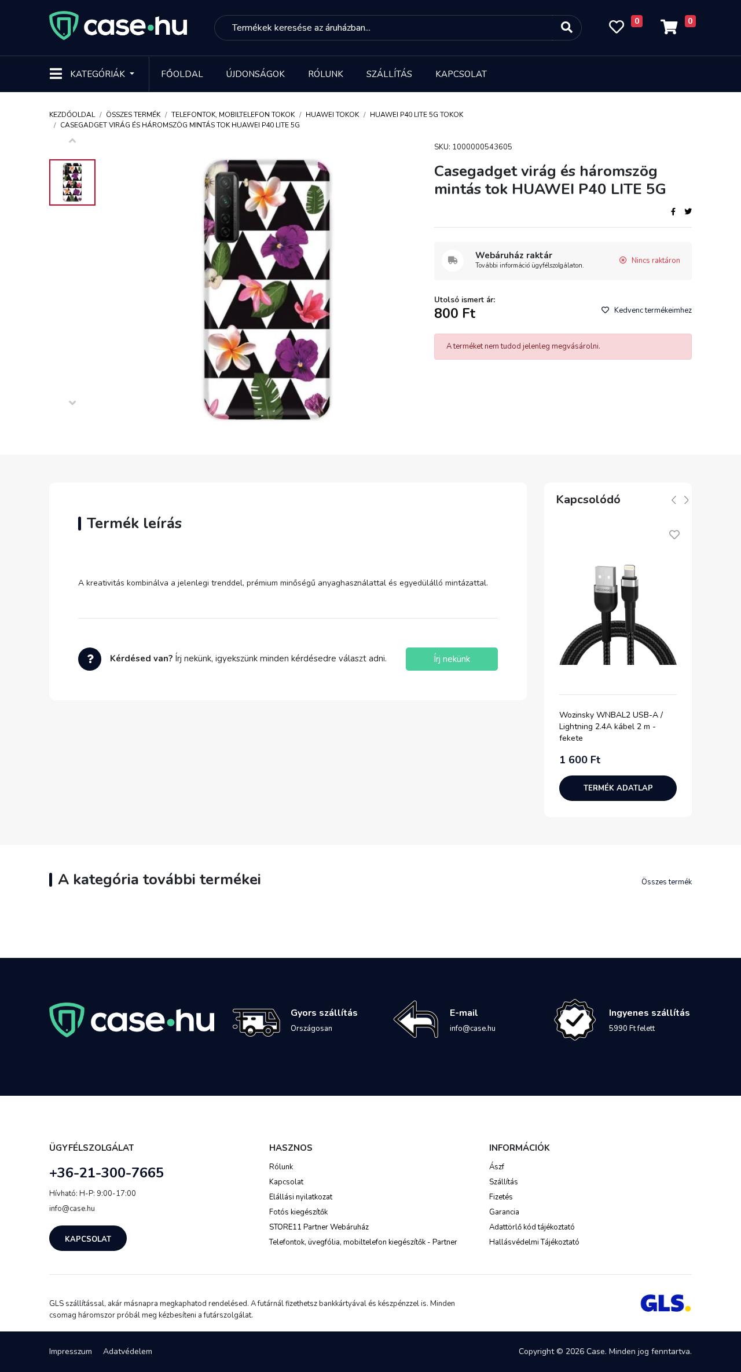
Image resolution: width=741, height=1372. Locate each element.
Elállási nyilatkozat (300, 1197)
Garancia (504, 1212)
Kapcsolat (461, 74)
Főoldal (182, 74)
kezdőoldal (72, 114)
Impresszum (70, 1351)
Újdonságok (255, 74)
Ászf (496, 1167)
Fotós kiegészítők (298, 1212)
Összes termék (133, 114)
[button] (674, 499)
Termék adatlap (618, 788)
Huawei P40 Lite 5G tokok (416, 114)
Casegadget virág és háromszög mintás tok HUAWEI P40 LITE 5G (180, 125)
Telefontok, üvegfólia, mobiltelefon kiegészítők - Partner (363, 1242)
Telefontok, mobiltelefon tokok (233, 114)
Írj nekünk (452, 659)
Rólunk (325, 74)
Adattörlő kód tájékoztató (532, 1227)
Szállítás (389, 74)
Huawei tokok (332, 114)
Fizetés (501, 1197)
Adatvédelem (127, 1351)
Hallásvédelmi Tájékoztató (534, 1242)
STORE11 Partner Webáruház (319, 1227)
